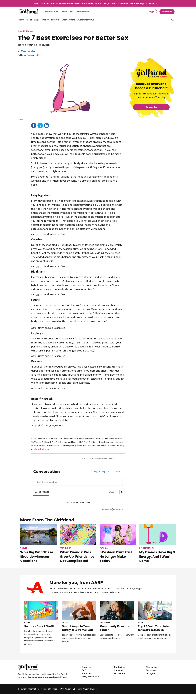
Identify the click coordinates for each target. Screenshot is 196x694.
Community (120, 670)
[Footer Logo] (44, 667)
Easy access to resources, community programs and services (117, 636)
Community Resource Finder (115, 628)
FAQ (84, 670)
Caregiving (105, 622)
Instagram (151, 673)
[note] (70, 120)
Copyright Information (28, 689)
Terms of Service (49, 689)
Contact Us (119, 667)
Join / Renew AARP (91, 676)
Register (106, 471)
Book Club (67, 11)
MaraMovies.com (42, 449)
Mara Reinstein (28, 51)
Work (140, 622)
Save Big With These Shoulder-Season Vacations (36, 556)
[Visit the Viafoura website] (117, 509)
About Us (86, 667)
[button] (172, 20)
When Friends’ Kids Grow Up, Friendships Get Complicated (77, 556)
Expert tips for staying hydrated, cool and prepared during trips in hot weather (79, 637)
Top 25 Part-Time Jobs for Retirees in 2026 (153, 628)
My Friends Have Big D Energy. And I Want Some (157, 556)
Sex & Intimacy (25, 31)
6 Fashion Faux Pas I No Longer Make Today (116, 556)
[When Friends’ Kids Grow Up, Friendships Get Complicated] (78, 534)
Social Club (51, 11)
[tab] (42, 492)
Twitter (40, 125)
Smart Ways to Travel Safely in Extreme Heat (77, 628)
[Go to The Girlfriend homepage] (25, 11)
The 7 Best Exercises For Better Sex (73, 38)
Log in (97, 471)
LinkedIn (46, 125)
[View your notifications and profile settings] (122, 492)
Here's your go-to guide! (34, 45)
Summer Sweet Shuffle (39, 626)
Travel (65, 622)
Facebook (33, 125)
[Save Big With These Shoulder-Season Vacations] (38, 534)
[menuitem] (21, 21)
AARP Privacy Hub (67, 689)
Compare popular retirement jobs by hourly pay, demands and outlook (154, 636)
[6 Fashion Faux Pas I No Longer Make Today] (118, 534)
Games (27, 622)
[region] (78, 491)
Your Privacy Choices (88, 689)
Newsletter (83, 11)
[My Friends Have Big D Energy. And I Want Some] (157, 534)
